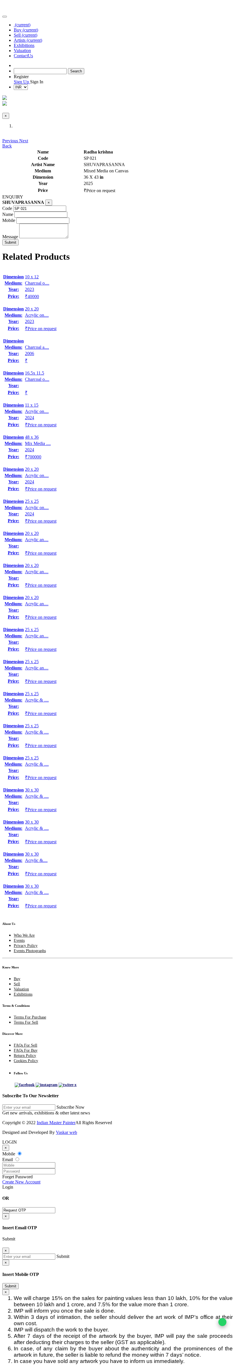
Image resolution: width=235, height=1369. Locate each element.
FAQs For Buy (26, 1050)
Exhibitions (24, 45)
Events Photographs (30, 951)
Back (7, 145)
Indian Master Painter (56, 1122)
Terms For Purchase (30, 1017)
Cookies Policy (26, 1061)
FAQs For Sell (25, 1045)
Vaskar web (66, 1132)
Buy (26, 29)
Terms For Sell (26, 1022)
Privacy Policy (26, 945)
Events (19, 940)
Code (7, 208)
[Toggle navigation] (4, 16)
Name (7, 214)
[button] (10, 140)
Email (8, 1159)
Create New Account (21, 1181)
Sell (25, 35)
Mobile (8, 220)
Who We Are (24, 935)
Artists (28, 40)
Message (10, 236)
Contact (23, 55)
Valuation (22, 50)
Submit (10, 1286)
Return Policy (25, 1055)
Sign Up (22, 81)
